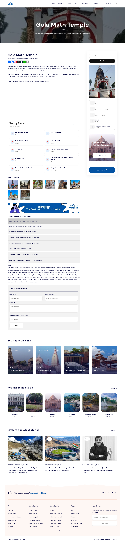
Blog (76, 4)
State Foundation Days (36, 523)
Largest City (53, 510)
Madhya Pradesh (17, 58)
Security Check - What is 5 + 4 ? (19, 315)
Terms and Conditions (14, 517)
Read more (101, 155)
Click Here (98, 128)
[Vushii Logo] (11, 3)
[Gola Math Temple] (13, 184)
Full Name (12, 294)
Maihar (25, 58)
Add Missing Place (76, 523)
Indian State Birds (55, 520)
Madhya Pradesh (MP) (101, 110)
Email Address (49, 294)
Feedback (74, 517)
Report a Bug (75, 514)
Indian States (33, 514)
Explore (69, 4)
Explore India (33, 510)
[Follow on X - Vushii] (112, 492)
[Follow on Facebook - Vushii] (109, 492)
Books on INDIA (54, 527)
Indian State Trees (55, 523)
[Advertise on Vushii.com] (44, 208)
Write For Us (11, 523)
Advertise (74, 520)
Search (102, 61)
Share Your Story (55, 530)
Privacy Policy (12, 514)
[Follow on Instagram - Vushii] (115, 492)
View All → (76, 124)
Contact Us (108, 4)
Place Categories (34, 517)
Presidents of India (34, 520)
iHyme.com (114, 539)
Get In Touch (101, 170)
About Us (61, 4)
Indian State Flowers (56, 514)
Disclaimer (11, 527)
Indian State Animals (56, 517)
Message (12, 302)
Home (53, 4)
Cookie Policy (12, 520)
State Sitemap (33, 527)
